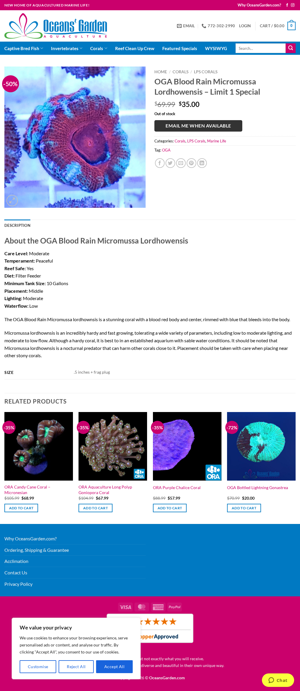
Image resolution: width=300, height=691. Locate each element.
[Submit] (291, 48)
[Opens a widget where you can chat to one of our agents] (278, 680)
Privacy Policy (18, 584)
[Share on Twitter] (170, 163)
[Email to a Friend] (181, 163)
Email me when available (198, 125)
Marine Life (216, 141)
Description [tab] (17, 225)
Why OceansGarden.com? (259, 5)
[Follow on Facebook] (287, 5)
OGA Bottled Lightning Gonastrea (257, 487)
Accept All (114, 666)
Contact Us (15, 572)
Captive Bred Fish (21, 48)
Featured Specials (179, 48)
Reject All (76, 666)
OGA (166, 150)
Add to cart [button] (21, 508)
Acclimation (16, 561)
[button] (245, 26)
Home (160, 71)
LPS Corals (205, 71)
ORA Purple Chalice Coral (177, 487)
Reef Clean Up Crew (134, 48)
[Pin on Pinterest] (191, 163)
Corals (96, 48)
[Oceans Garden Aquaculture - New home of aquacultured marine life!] (55, 26)
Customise (38, 666)
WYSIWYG (216, 48)
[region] (76, 648)
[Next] (295, 467)
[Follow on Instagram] (292, 5)
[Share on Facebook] (160, 163)
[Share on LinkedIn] (202, 163)
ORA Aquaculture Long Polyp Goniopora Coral (105, 489)
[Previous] (4, 467)
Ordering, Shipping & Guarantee (36, 550)
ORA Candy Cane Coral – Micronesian (27, 489)
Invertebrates (65, 48)
